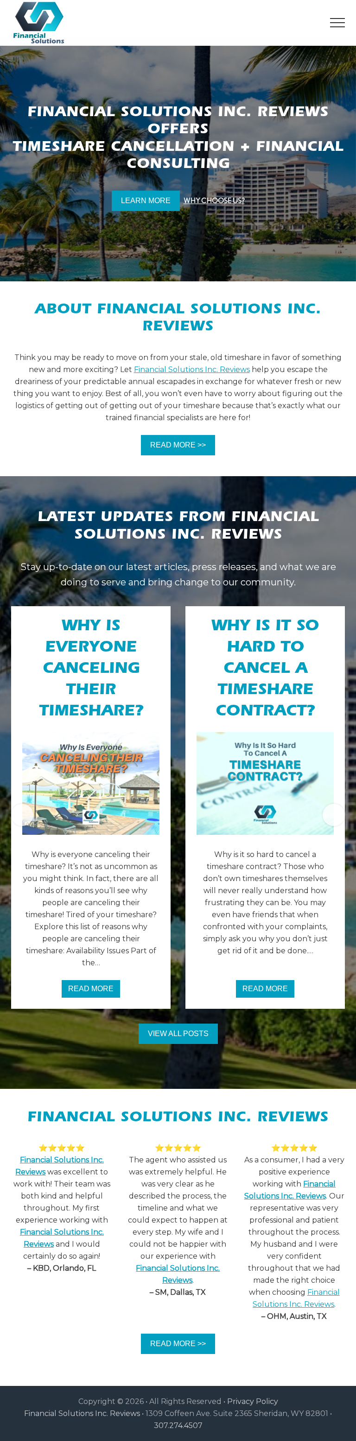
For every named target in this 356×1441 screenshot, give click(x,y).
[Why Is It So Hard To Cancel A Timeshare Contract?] (265, 783)
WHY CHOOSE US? (214, 200)
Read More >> (178, 445)
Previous (22, 815)
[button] (337, 22)
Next (334, 815)
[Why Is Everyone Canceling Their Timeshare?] (90, 783)
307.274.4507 (178, 1425)
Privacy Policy (252, 1401)
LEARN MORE (146, 201)
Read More (94, 991)
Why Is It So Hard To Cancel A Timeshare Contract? (265, 670)
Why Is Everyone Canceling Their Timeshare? (91, 670)
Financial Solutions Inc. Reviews (192, 369)
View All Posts (178, 1033)
